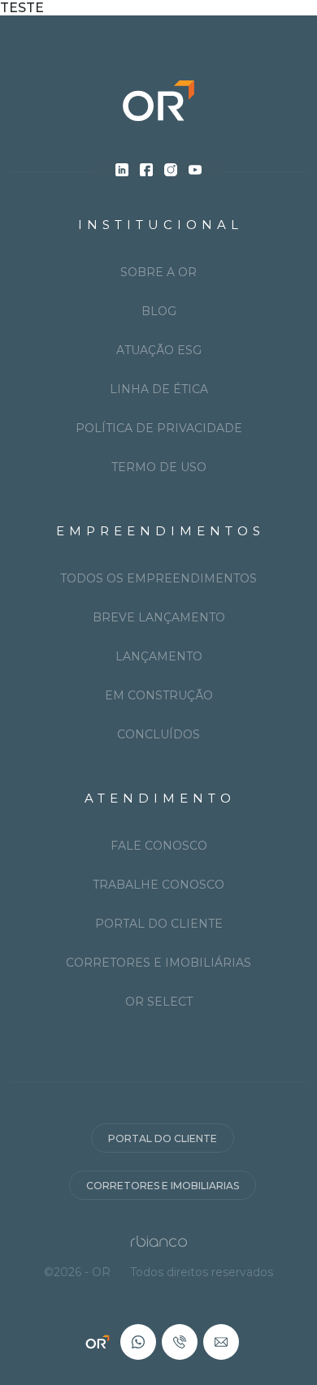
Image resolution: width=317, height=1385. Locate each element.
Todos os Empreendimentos (158, 578)
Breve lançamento (159, 617)
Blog (158, 311)
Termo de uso (158, 467)
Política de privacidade (159, 428)
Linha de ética (159, 389)
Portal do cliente (159, 923)
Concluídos (158, 734)
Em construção (159, 695)
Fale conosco (159, 845)
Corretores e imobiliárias (158, 962)
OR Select (159, 1001)
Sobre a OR (158, 272)
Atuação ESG (159, 350)
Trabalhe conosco (158, 884)
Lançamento (158, 656)
